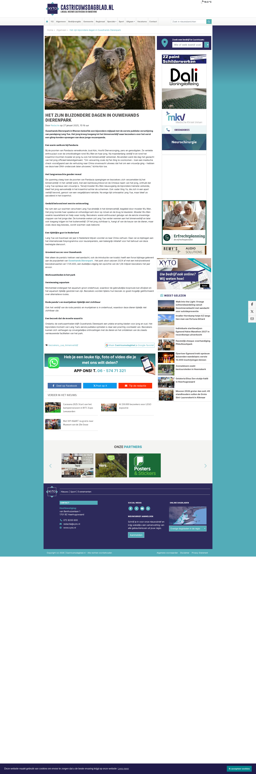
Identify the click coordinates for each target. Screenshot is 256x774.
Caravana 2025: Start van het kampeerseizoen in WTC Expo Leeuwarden (78, 408)
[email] (252, 319)
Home (50, 30)
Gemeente (88, 21)
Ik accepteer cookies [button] (239, 768)
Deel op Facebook (66, 385)
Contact (153, 21)
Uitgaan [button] (129, 21)
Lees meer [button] (123, 768)
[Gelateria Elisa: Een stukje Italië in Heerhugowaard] (166, 382)
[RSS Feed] (148, 508)
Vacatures (142, 21)
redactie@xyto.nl (71, 524)
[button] (47, 465)
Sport (121, 21)
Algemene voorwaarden (167, 553)
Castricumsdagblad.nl (87, 7)
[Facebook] (131, 508)
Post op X (101, 385)
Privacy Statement (200, 553)
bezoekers (54, 345)
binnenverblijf (71, 345)
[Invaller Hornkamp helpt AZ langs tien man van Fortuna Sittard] (166, 319)
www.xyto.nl (69, 527)
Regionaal (100, 21)
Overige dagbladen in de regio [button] (185, 528)
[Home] (47, 21)
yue (62, 345)
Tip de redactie (137, 385)
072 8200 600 (70, 520)
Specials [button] (111, 21)
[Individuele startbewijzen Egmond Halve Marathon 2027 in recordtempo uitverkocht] (166, 332)
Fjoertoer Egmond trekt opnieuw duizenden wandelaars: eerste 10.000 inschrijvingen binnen (193, 356)
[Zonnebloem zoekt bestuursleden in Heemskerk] (166, 370)
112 (52, 21)
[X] (137, 508)
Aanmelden (136, 534)
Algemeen (61, 21)
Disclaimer (184, 553)
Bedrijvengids (74, 21)
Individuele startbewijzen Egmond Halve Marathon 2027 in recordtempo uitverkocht (192, 331)
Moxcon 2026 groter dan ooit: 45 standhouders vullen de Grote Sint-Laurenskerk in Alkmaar (193, 394)
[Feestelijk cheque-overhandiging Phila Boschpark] (166, 345)
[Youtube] (142, 508)
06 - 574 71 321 (111, 370)
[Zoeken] (209, 21)
